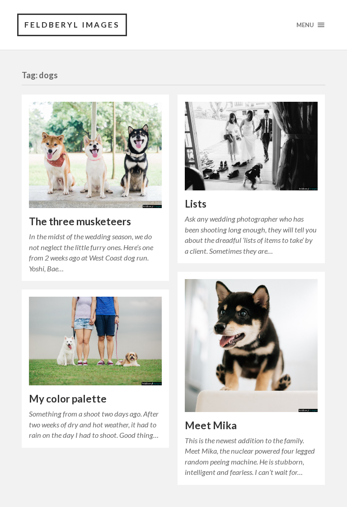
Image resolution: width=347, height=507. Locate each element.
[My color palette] (95, 341)
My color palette (68, 399)
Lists (195, 204)
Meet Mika (211, 425)
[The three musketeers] (95, 155)
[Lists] (251, 146)
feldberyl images (72, 24)
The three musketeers (80, 221)
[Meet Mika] (251, 345)
